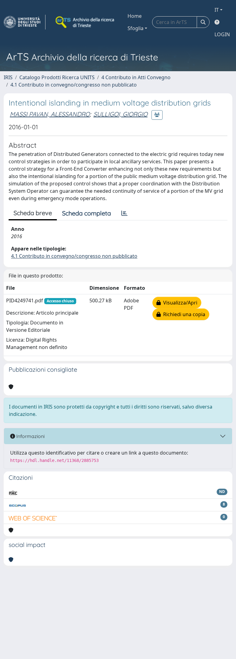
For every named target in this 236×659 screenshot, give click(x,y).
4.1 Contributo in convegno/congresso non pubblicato (73, 84)
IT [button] (216, 9)
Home (135, 16)
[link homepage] (24, 22)
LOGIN (222, 34)
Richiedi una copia (183, 314)
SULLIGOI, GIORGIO (120, 114)
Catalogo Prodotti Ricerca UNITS (57, 77)
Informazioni (30, 436)
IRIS (8, 77)
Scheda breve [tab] (33, 213)
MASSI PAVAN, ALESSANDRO (50, 114)
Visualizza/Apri (179, 302)
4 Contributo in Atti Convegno (136, 77)
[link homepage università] (85, 22)
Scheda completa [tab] (86, 213)
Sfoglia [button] (136, 28)
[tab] (124, 213)
